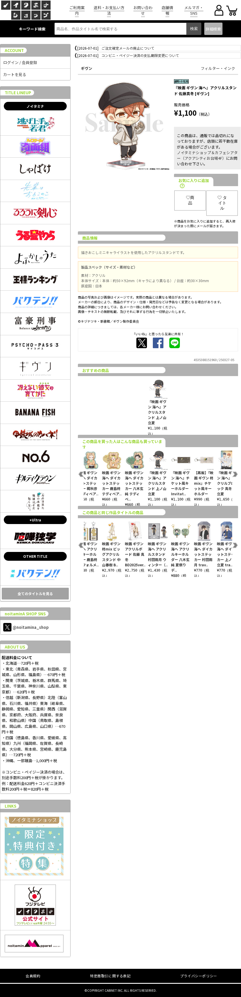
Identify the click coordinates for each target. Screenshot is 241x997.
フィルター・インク (218, 68)
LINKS (10, 806)
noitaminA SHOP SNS (25, 614)
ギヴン (86, 68)
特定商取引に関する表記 (110, 975)
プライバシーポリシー (198, 975)
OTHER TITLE (35, 556)
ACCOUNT (14, 50)
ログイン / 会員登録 (20, 62)
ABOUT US (15, 647)
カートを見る (14, 74)
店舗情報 (167, 10)
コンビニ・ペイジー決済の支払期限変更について (140, 55)
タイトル (222, 202)
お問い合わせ (143, 10)
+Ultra (35, 519)
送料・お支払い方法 (109, 10)
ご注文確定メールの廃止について (127, 48)
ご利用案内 (77, 10)
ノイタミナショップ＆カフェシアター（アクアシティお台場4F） (207, 155)
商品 (191, 200)
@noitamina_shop (31, 627)
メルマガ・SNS (193, 10)
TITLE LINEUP (18, 92)
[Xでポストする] (141, 343)
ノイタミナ (35, 106)
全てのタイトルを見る (35, 593)
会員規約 (33, 975)
